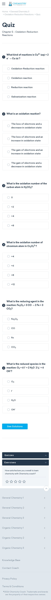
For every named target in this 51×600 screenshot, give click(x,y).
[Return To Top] (46, 488)
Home (5, 12)
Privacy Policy (9, 578)
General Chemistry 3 (19, 12)
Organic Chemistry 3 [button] (13, 548)
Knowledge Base (11, 560)
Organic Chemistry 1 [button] (13, 527)
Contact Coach (10, 568)
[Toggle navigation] (3, 4)
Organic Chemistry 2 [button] (13, 537)
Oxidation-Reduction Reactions (19, 15)
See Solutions (15, 426)
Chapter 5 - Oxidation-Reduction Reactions (20, 33)
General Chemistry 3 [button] (13, 518)
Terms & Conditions (13, 586)
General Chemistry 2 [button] (13, 507)
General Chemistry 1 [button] (13, 497)
